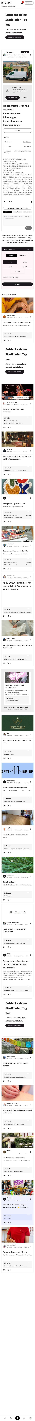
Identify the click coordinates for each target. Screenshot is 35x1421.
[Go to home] (6, 3)
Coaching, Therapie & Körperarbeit (18, 318)
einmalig (11, 255)
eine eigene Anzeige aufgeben (21, 707)
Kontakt (17, 130)
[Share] (31, 202)
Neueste (7, 212)
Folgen (25, 52)
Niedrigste (27, 212)
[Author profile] (4, 54)
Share (24, 98)
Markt (15, 55)
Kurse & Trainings (16, 877)
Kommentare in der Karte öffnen (17, 208)
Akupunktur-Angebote (26, 1105)
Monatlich (23, 255)
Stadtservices (21, 55)
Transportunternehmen (21, 57)
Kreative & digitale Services (18, 452)
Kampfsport (25, 578)
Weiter (28, 228)
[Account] (30, 1418)
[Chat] (24, 1418)
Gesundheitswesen (26, 783)
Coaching (27, 956)
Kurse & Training (16, 404)
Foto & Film (27, 640)
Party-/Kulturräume (26, 452)
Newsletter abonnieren (15, 37)
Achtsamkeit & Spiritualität (25, 877)
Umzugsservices (10, 57)
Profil (25, 709)
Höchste (17, 212)
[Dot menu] (30, 55)
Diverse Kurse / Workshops (25, 404)
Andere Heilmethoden (26, 318)
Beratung (27, 735)
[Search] (11, 1418)
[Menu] (4, 1418)
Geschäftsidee (26, 830)
